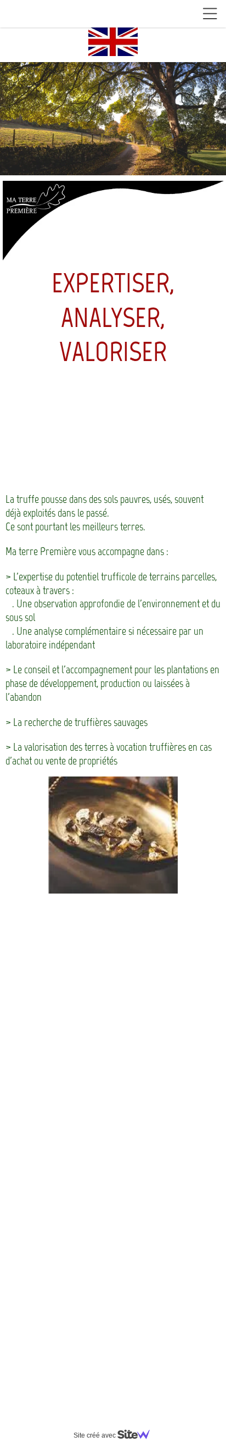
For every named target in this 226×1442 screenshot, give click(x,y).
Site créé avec (95, 1435)
